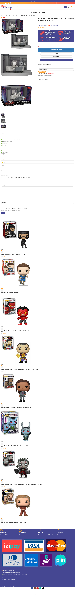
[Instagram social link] (4, 3)
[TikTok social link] (10, 3)
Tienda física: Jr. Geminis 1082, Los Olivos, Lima (11, 572)
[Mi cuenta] (69, 7)
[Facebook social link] (2, 3)
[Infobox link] (9, 532)
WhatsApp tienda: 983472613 (8, 570)
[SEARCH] (65, 7)
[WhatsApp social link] (8, 3)
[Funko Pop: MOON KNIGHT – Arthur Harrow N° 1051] (16, 502)
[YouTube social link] (6, 3)
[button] (2, 520)
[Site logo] (6, 6)
